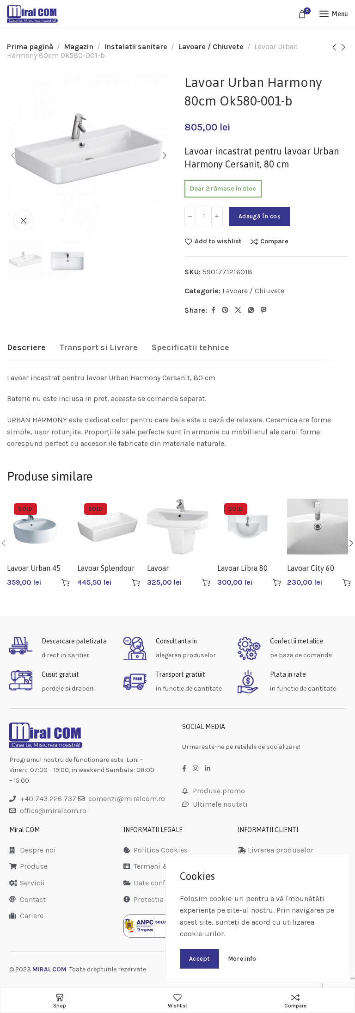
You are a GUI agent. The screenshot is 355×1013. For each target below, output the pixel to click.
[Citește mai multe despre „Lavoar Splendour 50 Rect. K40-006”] (136, 582)
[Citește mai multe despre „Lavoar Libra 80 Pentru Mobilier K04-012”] (277, 582)
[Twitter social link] (238, 310)
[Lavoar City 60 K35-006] (317, 526)
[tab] (26, 348)
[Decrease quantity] (190, 216)
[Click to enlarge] (23, 220)
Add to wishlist (218, 241)
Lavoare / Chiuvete (211, 46)
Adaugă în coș (260, 216)
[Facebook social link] (213, 310)
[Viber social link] (263, 310)
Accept (199, 958)
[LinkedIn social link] (208, 769)
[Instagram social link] (196, 769)
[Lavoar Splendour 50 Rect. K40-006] (107, 526)
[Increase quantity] (217, 216)
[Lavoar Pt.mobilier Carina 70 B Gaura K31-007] (177, 526)
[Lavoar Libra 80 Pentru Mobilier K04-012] (247, 526)
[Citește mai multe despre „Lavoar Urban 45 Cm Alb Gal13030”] (65, 582)
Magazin (78, 46)
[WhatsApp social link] (251, 310)
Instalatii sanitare (135, 46)
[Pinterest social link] (225, 310)
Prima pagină (30, 46)
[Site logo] (32, 14)
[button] (206, 582)
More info (242, 958)
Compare (274, 241)
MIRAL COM (49, 969)
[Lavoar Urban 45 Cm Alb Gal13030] (37, 526)
